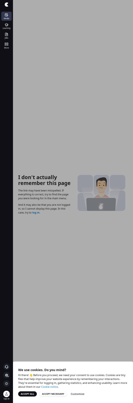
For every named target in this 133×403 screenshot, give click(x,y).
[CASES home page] (6, 4)
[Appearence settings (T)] (6, 383)
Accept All (27, 393)
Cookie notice (49, 387)
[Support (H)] (6, 366)
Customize (77, 394)
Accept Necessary (53, 393)
